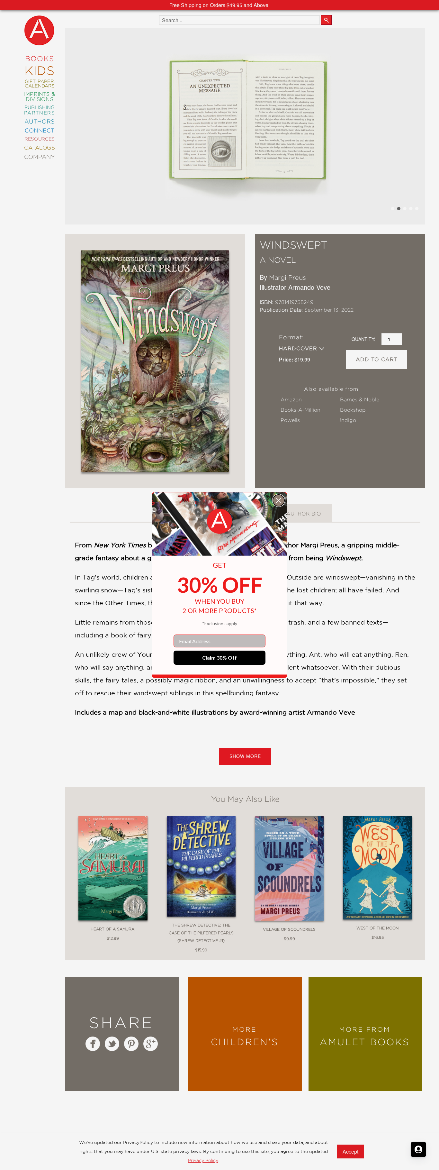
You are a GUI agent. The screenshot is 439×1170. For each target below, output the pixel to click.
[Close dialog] (278, 500)
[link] (219, 521)
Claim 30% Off (219, 657)
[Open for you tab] (418, 1149)
